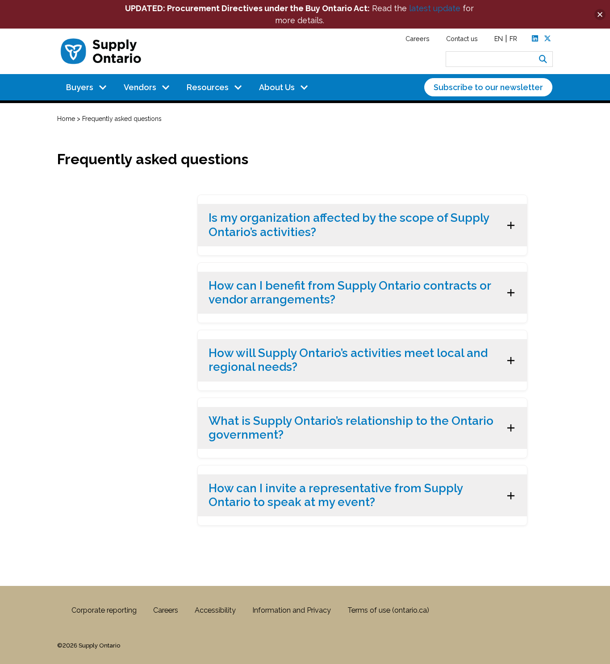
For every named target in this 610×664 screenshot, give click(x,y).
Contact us (462, 38)
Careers (417, 38)
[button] (362, 225)
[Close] (600, 14)
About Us (277, 87)
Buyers (79, 87)
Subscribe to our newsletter (488, 87)
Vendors (140, 87)
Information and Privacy (291, 610)
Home (66, 118)
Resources (208, 87)
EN (498, 38)
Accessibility (215, 610)
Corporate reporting (104, 610)
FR (513, 38)
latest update (434, 8)
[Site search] (543, 59)
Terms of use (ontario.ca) (388, 610)
